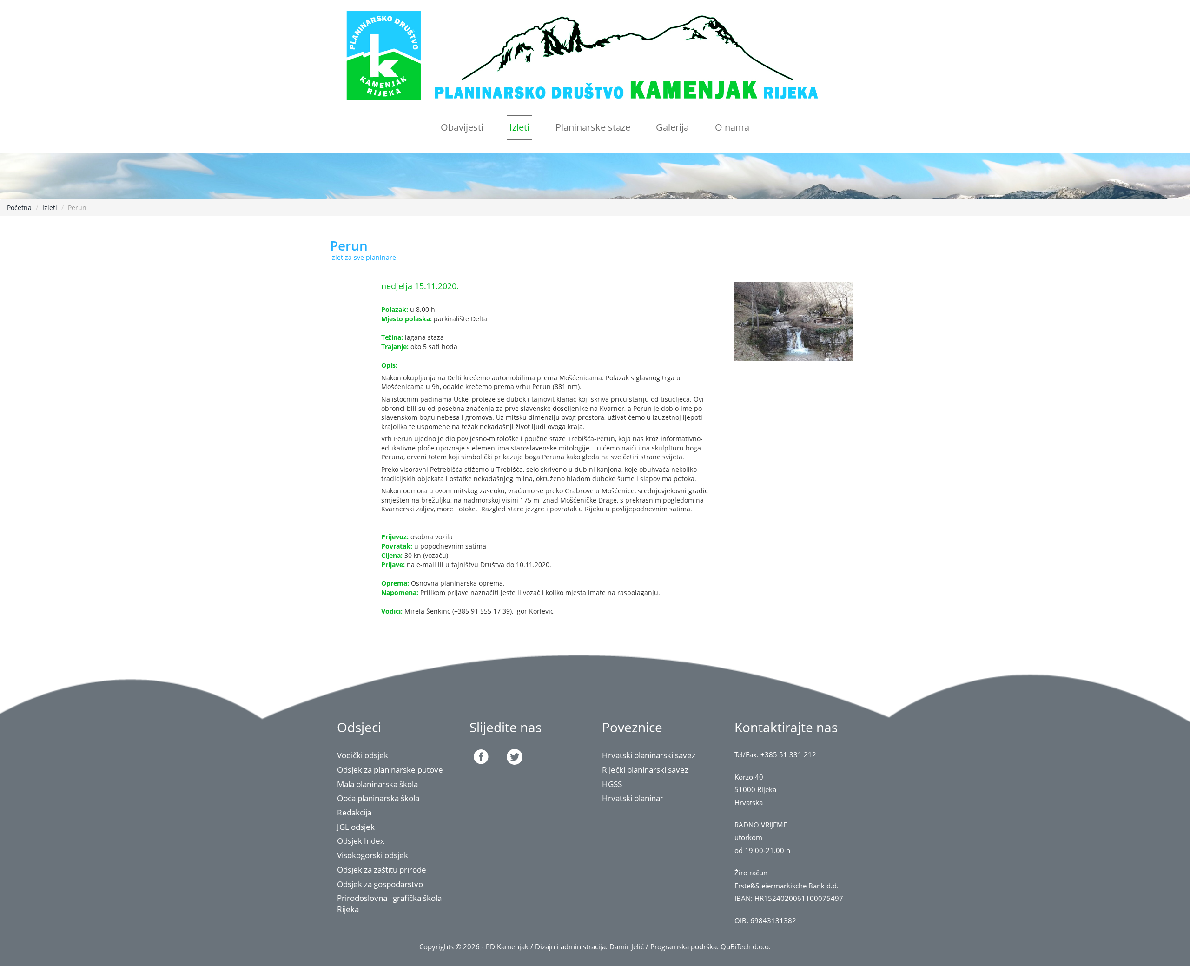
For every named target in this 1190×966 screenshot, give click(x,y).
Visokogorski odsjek (372, 855)
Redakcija (354, 812)
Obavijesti (462, 127)
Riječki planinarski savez (645, 769)
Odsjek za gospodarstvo (380, 884)
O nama (732, 127)
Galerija (672, 127)
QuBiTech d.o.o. (746, 947)
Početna (19, 207)
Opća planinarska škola (378, 798)
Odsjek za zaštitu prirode (381, 869)
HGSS (612, 784)
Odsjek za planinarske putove (390, 769)
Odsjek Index (360, 840)
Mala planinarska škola (377, 784)
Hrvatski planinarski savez (648, 755)
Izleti (519, 127)
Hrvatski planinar (632, 798)
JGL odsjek (356, 826)
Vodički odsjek (362, 755)
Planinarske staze (592, 127)
